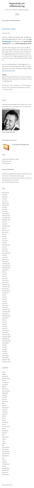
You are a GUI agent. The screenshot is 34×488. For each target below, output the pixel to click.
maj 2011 (4, 299)
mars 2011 (4, 303)
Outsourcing (5, 437)
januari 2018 (5, 232)
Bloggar (4, 386)
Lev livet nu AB (6, 426)
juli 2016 (4, 236)
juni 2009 (4, 347)
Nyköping (4, 432)
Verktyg (4, 466)
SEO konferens (6, 447)
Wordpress (5, 472)
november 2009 (6, 336)
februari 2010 (5, 330)
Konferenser (5, 422)
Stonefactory (5, 455)
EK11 (3, 403)
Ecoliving (4, 399)
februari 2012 (5, 280)
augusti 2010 (5, 318)
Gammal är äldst (9, 29)
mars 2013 (4, 257)
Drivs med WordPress (7, 485)
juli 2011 (4, 295)
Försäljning (5, 411)
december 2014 (6, 244)
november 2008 (6, 361)
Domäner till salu (6, 161)
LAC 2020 (16, 180)
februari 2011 (5, 305)
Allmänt (16, 85)
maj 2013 (4, 255)
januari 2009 (5, 357)
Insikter (4, 416)
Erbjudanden (5, 407)
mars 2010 (4, 328)
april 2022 (4, 194)
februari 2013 (5, 259)
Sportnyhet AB (6, 453)
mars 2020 (4, 211)
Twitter (4, 460)
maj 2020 (4, 207)
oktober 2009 (5, 338)
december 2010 (6, 309)
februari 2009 (5, 355)
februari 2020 (5, 213)
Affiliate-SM (5, 376)
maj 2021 (4, 198)
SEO (3, 445)
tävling (28, 87)
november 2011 (6, 286)
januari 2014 (5, 251)
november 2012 (6, 265)
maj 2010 (4, 324)
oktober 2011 (5, 288)
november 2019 (6, 217)
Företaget (4, 409)
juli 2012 (4, 272)
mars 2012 (4, 278)
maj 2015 (4, 242)
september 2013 (6, 253)
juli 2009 (4, 345)
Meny (17, 14)
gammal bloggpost (12, 87)
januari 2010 (5, 332)
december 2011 (6, 284)
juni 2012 (4, 274)
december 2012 (6, 263)
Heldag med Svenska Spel (17, 176)
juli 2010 (4, 320)
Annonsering (5, 382)
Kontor (4, 424)
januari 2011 (5, 307)
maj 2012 (4, 276)
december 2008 (6, 359)
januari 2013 (5, 261)
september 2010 (6, 315)
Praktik (4, 439)
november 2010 (6, 311)
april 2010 (4, 326)
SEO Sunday (5, 449)
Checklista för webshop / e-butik (10, 159)
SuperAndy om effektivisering (17, 4)
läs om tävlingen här (8, 70)
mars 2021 (4, 201)
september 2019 (6, 219)
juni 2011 (4, 297)
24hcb (3, 372)
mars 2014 (4, 249)
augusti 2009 (5, 343)
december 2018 (6, 226)
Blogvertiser (5, 389)
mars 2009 (4, 353)
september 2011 (6, 290)
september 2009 (6, 340)
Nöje (3, 434)
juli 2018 (4, 228)
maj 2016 (4, 238)
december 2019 (6, 215)
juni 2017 (4, 234)
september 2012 (6, 267)
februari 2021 (5, 203)
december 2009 (6, 334)
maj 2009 (4, 349)
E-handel (4, 397)
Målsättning (5, 430)
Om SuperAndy (6, 163)
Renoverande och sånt (13, 182)
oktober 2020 (5, 205)
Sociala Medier (6, 451)
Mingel (4, 428)
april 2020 (4, 209)
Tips (3, 457)
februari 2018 (5, 230)
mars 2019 (4, 224)
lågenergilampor (21, 87)
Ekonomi (4, 405)
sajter (3, 441)
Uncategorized (6, 464)
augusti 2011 (5, 292)
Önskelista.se (5, 474)
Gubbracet (5, 414)
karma (3, 418)
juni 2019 (4, 221)
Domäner (4, 395)
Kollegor (4, 420)
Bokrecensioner (6, 391)
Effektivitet (5, 401)
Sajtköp (4, 443)
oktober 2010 (5, 313)
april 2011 (4, 301)
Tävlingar (4, 462)
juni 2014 (4, 247)
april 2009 (4, 351)
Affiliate (4, 374)
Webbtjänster (5, 470)
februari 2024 (5, 192)
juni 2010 (4, 322)
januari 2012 (5, 282)
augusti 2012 (5, 269)
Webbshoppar (6, 468)
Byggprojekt (5, 393)
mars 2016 (4, 240)
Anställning (5, 384)
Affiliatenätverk (6, 378)
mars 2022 (4, 196)
